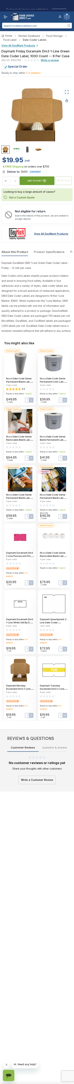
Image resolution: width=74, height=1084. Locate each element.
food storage (54, 35)
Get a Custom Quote (22, 197)
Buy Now (65, 180)
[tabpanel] (37, 296)
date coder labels (35, 39)
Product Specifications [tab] (49, 252)
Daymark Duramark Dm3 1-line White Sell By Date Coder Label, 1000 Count (20, 622)
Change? (35, 171)
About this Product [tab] (14, 252)
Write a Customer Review (37, 779)
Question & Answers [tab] (55, 747)
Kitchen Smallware (29, 35)
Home (8, 35)
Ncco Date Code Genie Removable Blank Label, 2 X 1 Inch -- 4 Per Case (53, 556)
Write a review (50, 60)
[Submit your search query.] (68, 25)
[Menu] (5, 17)
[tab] (5, 150)
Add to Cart (34, 180)
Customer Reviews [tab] (23, 747)
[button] (60, 17)
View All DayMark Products (18, 45)
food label (10, 39)
